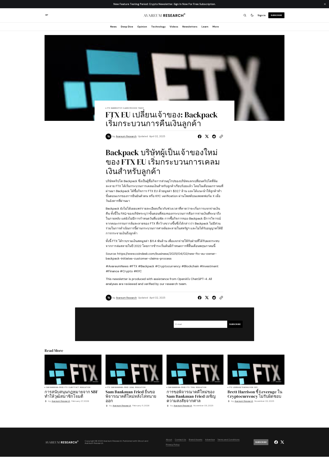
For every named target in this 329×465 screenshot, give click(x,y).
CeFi (256, 387)
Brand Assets (195, 440)
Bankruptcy (116, 108)
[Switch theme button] (252, 15)
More (215, 26)
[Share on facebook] (200, 136)
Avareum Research (126, 136)
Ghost (141, 441)
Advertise (210, 440)
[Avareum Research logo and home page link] (164, 15)
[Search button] (245, 15)
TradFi (141, 108)
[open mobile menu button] (47, 15)
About (169, 440)
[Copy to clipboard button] (220, 136)
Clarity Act (73, 387)
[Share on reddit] (214, 136)
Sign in (262, 15)
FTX (108, 108)
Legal (131, 387)
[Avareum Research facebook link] (276, 442)
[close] (325, 4)
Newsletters (189, 26)
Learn (205, 26)
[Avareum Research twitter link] (281, 442)
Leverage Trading (241, 387)
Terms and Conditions (228, 440)
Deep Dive (127, 26)
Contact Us (180, 440)
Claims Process (130, 108)
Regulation (85, 387)
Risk (251, 387)
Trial (192, 387)
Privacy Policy (173, 445)
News (113, 26)
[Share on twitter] (206, 136)
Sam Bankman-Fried (55, 387)
